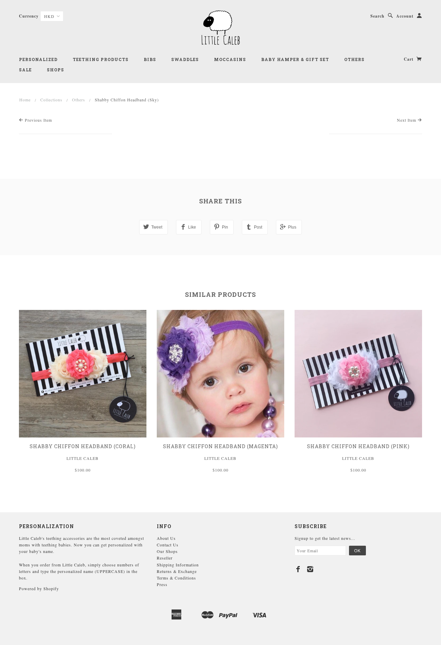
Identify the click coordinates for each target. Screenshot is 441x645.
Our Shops (167, 551)
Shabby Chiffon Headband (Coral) (83, 446)
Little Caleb (82, 458)
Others (354, 59)
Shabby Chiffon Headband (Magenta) (220, 446)
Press (162, 584)
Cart (409, 59)
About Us (166, 538)
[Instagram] (310, 569)
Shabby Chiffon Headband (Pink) (358, 446)
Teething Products (101, 59)
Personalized (38, 59)
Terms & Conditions (176, 578)
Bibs (150, 59)
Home (25, 99)
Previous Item (37, 120)
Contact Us (167, 544)
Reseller (165, 558)
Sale (25, 69)
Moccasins (230, 59)
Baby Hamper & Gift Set (295, 59)
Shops (55, 69)
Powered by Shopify (39, 588)
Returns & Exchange (177, 571)
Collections (51, 99)
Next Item (407, 120)
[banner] (220, 27)
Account (404, 16)
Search (377, 16)
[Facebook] (298, 569)
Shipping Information (178, 564)
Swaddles (185, 59)
